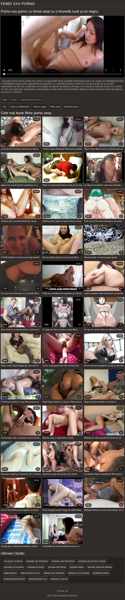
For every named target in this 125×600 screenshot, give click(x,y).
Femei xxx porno (18, 4)
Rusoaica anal (71, 106)
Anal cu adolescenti (20, 106)
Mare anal (55, 106)
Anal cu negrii (39, 106)
